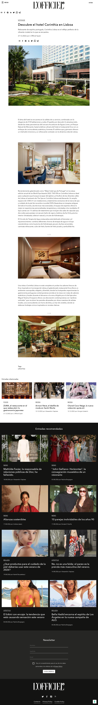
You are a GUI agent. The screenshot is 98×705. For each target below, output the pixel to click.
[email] (1, 13)
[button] (77, 163)
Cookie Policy (59, 701)
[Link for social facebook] (47, 697)
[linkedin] (10, 13)
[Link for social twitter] (43, 697)
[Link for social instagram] (51, 697)
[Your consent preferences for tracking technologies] (94, 701)
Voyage (21, 20)
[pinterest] (7, 13)
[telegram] (19, 13)
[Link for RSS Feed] (55, 697)
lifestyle (21, 369)
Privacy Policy (58, 666)
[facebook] (4, 13)
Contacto (37, 701)
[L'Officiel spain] (49, 5)
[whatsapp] (16, 13)
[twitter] (13, 13)
